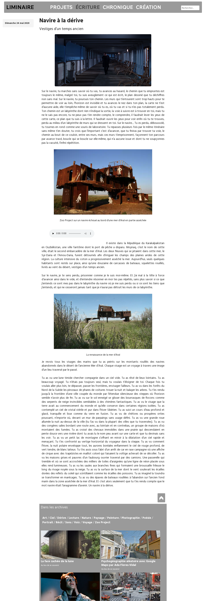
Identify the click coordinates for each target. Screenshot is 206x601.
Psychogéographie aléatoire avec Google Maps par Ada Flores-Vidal (128, 563)
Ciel (52, 518)
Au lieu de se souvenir (50, 565)
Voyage (87, 522)
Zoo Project (102, 522)
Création (148, 7)
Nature (86, 518)
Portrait (47, 522)
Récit (59, 522)
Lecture (74, 518)
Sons (68, 522)
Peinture (113, 518)
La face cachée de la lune (57, 561)
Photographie (131, 518)
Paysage (99, 518)
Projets (61, 7)
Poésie (147, 518)
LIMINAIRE (20, 7)
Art (44, 518)
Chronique (118, 7)
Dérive (61, 518)
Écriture (88, 7)
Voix (77, 522)
